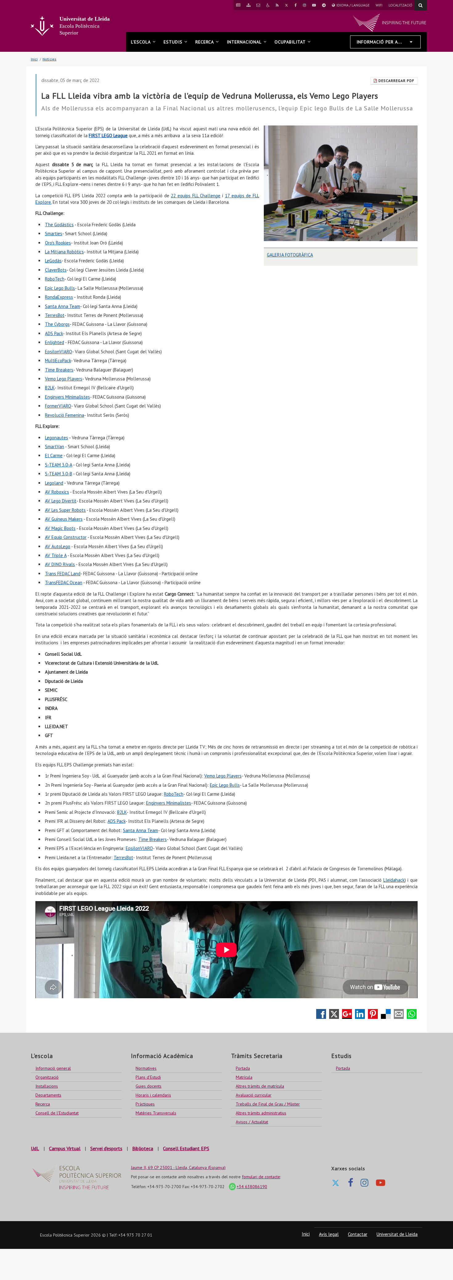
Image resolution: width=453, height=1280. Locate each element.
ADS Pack (54, 333)
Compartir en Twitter (334, 1014)
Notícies (49, 59)
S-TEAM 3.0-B (58, 474)
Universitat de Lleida (397, 1234)
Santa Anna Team (62, 306)
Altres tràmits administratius (261, 1113)
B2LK (50, 388)
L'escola (141, 42)
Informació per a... (379, 42)
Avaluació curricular (253, 1095)
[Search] (420, 5)
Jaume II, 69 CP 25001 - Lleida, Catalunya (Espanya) (178, 1167)
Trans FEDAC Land (62, 573)
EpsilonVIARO (58, 352)
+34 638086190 (250, 1186)
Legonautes (56, 438)
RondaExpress (59, 297)
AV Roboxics (57, 492)
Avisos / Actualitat (252, 1122)
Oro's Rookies (58, 243)
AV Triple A (56, 555)
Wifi (379, 5)
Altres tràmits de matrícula (260, 1086)
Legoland (54, 483)
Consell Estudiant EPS (186, 1148)
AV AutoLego (57, 546)
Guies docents (148, 1086)
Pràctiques (145, 1104)
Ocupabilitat (290, 42)
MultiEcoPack (58, 360)
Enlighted (54, 342)
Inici (34, 59)
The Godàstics (59, 225)
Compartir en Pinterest (373, 1014)
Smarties (53, 233)
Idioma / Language (352, 6)
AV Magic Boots (60, 528)
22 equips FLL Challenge (195, 196)
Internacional (244, 42)
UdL (35, 1148)
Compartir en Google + (347, 1014)
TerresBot (54, 315)
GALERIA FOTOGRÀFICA (290, 255)
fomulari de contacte (261, 1176)
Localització (400, 5)
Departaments (48, 1095)
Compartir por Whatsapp (412, 1014)
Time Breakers (59, 370)
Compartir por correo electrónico (399, 1014)
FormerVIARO (58, 406)
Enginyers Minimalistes (67, 397)
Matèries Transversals (156, 1113)
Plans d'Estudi (148, 1077)
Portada (243, 1068)
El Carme (54, 455)
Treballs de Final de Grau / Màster (268, 1104)
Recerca (204, 42)
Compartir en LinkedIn (360, 1014)
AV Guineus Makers (64, 519)
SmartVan (54, 446)
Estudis (173, 42)
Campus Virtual (64, 1148)
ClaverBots (56, 270)
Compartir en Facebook (321, 1014)
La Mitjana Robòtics (64, 252)
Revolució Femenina (64, 415)
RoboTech (54, 279)
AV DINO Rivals (60, 564)
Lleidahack (394, 880)
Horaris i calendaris (153, 1095)
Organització (47, 1077)
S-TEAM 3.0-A (58, 465)
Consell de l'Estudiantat (57, 1113)
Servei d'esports (106, 1148)
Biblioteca (142, 1148)
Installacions (46, 1086)
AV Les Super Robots (65, 510)
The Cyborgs (57, 324)
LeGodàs (53, 261)
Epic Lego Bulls (60, 288)
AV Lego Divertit (60, 501)
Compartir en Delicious (386, 1014)
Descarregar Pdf (395, 80)
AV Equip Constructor (66, 537)
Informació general (53, 1068)
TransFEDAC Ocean (63, 582)
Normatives (146, 1068)
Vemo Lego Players (63, 379)
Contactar (357, 1234)
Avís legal (329, 1234)
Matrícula (244, 1077)
